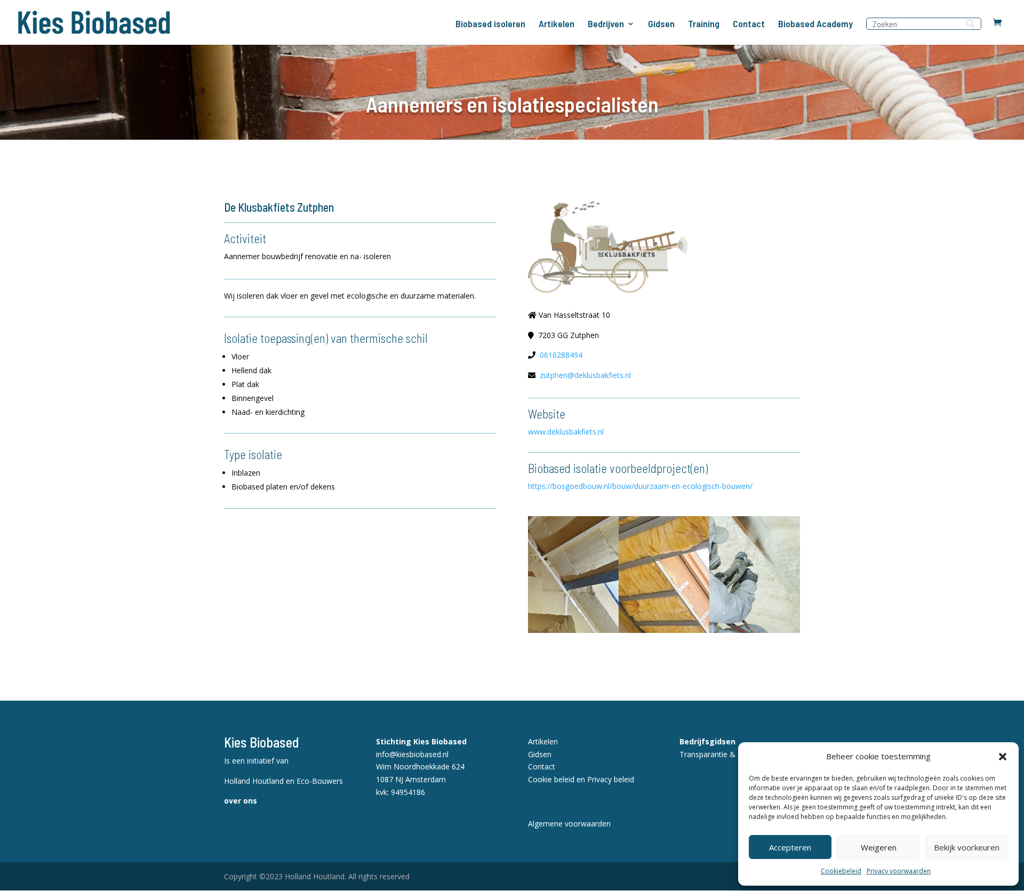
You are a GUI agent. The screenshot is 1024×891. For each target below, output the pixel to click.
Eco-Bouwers (320, 781)
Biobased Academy (815, 24)
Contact (749, 24)
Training (703, 24)
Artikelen (556, 24)
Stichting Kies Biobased (421, 741)
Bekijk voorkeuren (966, 847)
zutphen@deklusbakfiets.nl (585, 375)
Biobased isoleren (490, 24)
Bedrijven (606, 24)
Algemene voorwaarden (569, 823)
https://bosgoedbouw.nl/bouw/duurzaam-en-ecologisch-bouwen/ (640, 486)
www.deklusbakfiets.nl (566, 432)
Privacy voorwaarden (899, 871)
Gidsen (661, 24)
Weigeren (879, 847)
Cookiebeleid (841, 871)
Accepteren (790, 847)
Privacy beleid (610, 779)
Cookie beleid (551, 779)
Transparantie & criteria (720, 754)
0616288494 (561, 355)
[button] (1002, 756)
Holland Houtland (255, 781)
